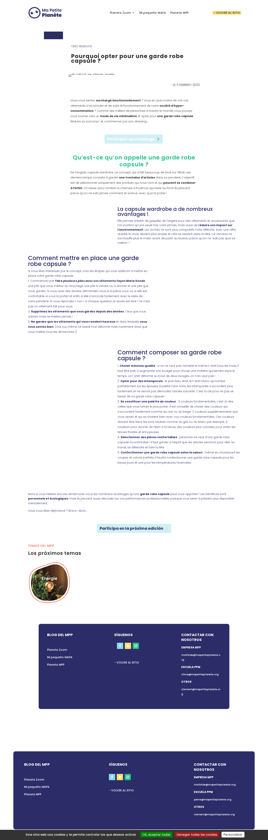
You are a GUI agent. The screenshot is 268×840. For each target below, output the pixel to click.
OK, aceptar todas (156, 834)
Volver (55, 35)
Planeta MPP (179, 13)
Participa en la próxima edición (131, 528)
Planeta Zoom (120, 13)
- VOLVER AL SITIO (227, 13)
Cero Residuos (81, 46)
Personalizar (232, 834)
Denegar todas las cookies (197, 834)
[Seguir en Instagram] (136, 646)
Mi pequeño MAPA (152, 13)
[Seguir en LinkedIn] (128, 646)
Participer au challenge (131, 139)
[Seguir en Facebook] (120, 646)
